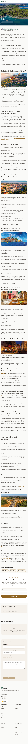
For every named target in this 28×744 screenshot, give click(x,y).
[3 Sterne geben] (7, 609)
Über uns (16, 725)
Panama (16, 711)
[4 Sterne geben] (9, 609)
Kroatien (7, 14)
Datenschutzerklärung (4, 740)
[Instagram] (2, 698)
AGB (9, 740)
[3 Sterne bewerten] (7, 657)
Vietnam (2, 706)
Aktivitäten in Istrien (5, 558)
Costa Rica (16, 710)
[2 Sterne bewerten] (6, 657)
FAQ (15, 729)
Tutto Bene (3, 395)
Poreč (17, 308)
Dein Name (5, 644)
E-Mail (9, 650)
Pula (2, 197)
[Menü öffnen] (25, 1)
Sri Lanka (2, 717)
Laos (2, 715)
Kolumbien (16, 708)
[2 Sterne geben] (5, 609)
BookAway (3, 546)
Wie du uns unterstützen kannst (20, 732)
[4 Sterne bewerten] (9, 657)
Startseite (2, 14)
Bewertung (7, 655)
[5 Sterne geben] (11, 609)
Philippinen (3, 710)
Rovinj (16, 248)
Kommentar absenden (9, 677)
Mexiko (16, 706)
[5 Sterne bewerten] (11, 657)
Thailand (2, 708)
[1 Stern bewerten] (4, 657)
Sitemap (16, 734)
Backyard (3, 373)
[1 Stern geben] (3, 609)
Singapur (2, 720)
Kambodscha (3, 711)
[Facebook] (5, 698)
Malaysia (2, 713)
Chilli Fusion (9, 420)
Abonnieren (14, 596)
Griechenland (3, 729)
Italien (2, 725)
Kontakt (16, 727)
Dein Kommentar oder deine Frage (10, 660)
